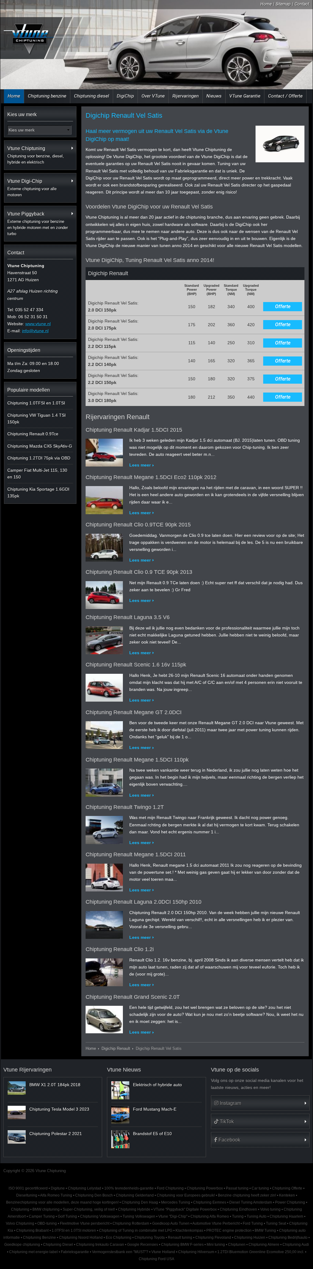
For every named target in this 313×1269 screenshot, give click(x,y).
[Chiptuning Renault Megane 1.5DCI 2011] (104, 876)
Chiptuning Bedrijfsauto (287, 1237)
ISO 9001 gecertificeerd (28, 1188)
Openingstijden (23, 350)
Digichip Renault (115, 1048)
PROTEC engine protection (229, 1230)
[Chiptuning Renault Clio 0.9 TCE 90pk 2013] (104, 593)
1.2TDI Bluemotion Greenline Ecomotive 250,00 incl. (260, 1252)
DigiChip (125, 96)
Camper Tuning (42, 1216)
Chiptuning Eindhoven (238, 1209)
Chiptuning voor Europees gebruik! (186, 1195)
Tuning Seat (276, 1223)
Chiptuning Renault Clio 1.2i (120, 949)
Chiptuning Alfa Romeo (209, 1216)
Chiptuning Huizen (249, 1237)
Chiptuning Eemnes (209, 1202)
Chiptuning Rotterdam (130, 1223)
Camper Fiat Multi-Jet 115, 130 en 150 (37, 473)
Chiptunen (236, 1244)
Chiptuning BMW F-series (182, 1244)
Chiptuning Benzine (39, 1237)
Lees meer (140, 465)
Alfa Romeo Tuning (56, 1195)
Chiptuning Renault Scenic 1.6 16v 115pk (136, 665)
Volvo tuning (270, 1209)
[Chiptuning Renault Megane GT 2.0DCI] (104, 733)
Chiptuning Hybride (134, 1209)
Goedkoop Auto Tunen (171, 1223)
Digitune (58, 1188)
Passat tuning (237, 1188)
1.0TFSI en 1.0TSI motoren (74, 1230)
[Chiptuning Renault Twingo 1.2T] (104, 828)
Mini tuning (216, 1244)
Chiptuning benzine (47, 96)
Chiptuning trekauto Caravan (100, 1244)
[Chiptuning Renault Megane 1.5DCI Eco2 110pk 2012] (104, 498)
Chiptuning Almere (264, 1244)
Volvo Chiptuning (20, 1223)
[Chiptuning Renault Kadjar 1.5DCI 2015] (104, 451)
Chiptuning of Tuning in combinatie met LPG (135, 1230)
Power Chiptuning (290, 1202)
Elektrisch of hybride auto (157, 1084)
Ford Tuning (253, 1223)
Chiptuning (20, 1209)
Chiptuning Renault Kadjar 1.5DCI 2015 (134, 430)
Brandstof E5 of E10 (152, 1133)
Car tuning (260, 1188)
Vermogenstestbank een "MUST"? (120, 1252)
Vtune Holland (163, 1252)
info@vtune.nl (35, 330)
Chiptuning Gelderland (135, 1195)
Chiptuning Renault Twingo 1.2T (125, 807)
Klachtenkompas (189, 1230)
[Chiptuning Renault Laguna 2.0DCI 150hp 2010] (104, 923)
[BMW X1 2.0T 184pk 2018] (17, 1088)
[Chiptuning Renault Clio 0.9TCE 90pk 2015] (104, 546)
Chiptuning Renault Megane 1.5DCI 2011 (136, 854)
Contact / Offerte (285, 96)
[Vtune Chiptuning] (27, 39)
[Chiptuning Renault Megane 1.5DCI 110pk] (104, 781)
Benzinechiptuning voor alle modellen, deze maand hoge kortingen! (62, 1202)
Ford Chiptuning (170, 1188)
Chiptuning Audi (295, 1244)
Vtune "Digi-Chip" (172, 1216)
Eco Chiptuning (118, 1237)
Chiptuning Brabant (32, 1230)
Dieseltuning (26, 1195)
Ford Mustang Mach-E (154, 1109)
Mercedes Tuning (175, 1202)
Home (266, 4)
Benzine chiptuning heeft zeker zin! (247, 1195)
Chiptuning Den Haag (140, 1202)
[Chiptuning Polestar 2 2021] (17, 1137)
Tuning (238, 1216)
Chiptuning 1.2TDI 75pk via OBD (38, 458)
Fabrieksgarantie (75, 1252)
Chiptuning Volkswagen (100, 1216)
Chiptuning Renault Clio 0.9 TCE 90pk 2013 (139, 572)
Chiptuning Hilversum (196, 1252)
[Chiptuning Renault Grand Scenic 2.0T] (104, 1018)
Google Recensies (142, 1244)
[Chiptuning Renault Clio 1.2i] (104, 970)
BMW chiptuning (46, 1209)
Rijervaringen (185, 96)
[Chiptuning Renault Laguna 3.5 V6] (104, 638)
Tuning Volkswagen (139, 1216)
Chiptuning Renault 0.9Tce (32, 433)
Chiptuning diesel (91, 96)
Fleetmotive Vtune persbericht (84, 1223)
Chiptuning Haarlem (286, 1216)
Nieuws (214, 96)
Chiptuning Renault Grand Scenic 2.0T (133, 997)
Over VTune (153, 96)
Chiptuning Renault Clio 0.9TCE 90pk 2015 (138, 525)
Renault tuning (180, 1237)
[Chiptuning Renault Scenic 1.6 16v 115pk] (104, 686)
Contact (302, 4)
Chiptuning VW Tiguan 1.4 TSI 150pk (36, 418)
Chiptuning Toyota (149, 1237)
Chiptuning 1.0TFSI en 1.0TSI (36, 402)
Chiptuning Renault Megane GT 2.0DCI (134, 712)
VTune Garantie (244, 96)
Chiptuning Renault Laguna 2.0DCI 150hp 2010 (143, 902)
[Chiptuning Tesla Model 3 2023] (17, 1112)
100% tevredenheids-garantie (129, 1188)
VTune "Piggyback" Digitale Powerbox (185, 1209)
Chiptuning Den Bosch (94, 1195)
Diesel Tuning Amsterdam (250, 1202)
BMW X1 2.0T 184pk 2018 (54, 1084)
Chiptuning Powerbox (205, 1188)
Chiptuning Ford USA (156, 1259)
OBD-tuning (47, 1223)
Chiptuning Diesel (58, 1244)
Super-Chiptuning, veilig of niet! (89, 1209)
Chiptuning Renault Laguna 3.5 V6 (128, 617)
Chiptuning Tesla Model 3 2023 (59, 1109)
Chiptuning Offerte (287, 1188)
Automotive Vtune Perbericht (216, 1223)
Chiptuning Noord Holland (81, 1237)
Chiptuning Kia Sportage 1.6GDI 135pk (38, 492)
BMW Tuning (265, 1230)
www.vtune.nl (38, 323)
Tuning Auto (257, 1216)
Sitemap (283, 4)
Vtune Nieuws (124, 1070)
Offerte (282, 306)
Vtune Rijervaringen (27, 1070)
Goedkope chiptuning (22, 1244)
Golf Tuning (67, 1216)
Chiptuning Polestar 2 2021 (55, 1133)
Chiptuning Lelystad (84, 1188)
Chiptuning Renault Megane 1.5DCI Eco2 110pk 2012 (151, 477)
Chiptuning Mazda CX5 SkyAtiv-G (39, 446)
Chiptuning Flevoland (213, 1237)
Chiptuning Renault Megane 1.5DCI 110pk (137, 760)
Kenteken (287, 1195)
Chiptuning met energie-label (33, 1252)
